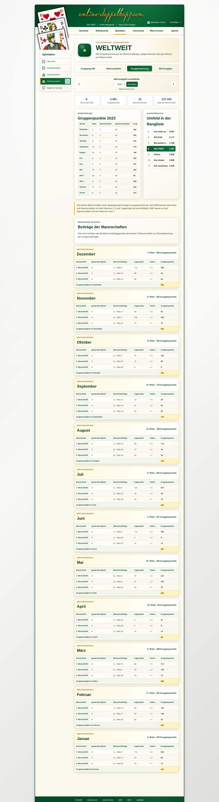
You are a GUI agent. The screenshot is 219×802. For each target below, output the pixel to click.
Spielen (174, 31)
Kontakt (78, 800)
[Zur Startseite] (111, 15)
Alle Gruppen (165, 68)
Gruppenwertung (139, 68)
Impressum (92, 800)
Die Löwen (159, 160)
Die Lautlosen (161, 165)
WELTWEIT (159, 148)
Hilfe (129, 800)
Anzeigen (132, 84)
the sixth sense (161, 131)
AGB (120, 800)
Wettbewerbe (102, 31)
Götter (157, 154)
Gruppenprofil (88, 68)
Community (138, 31)
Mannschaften (113, 68)
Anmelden (175, 22)
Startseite (83, 31)
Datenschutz (108, 800)
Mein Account (156, 31)
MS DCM (158, 137)
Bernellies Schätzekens (161, 143)
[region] (107, 158)
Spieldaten (120, 31)
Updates (140, 800)
